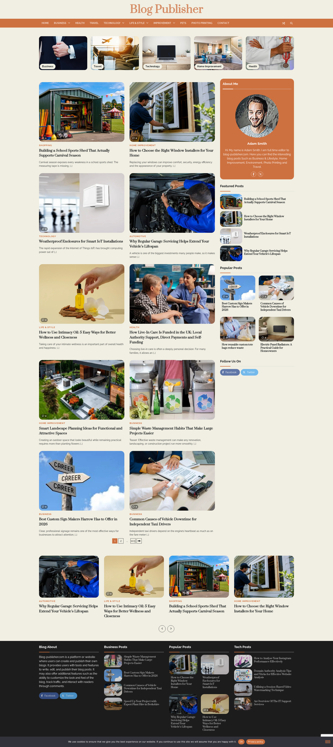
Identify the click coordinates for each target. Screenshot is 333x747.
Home (45, 23)
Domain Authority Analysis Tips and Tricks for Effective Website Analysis (272, 674)
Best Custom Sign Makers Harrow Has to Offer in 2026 (237, 306)
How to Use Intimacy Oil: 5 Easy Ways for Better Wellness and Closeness (64, 611)
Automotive (138, 236)
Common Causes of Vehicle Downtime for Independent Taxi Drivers (276, 306)
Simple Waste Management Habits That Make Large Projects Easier (140, 660)
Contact (223, 23)
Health (79, 23)
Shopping (45, 145)
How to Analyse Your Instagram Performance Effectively (272, 660)
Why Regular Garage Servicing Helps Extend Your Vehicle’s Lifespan (266, 252)
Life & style (136, 23)
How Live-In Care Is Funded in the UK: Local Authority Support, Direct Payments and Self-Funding (166, 337)
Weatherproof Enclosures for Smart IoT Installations (81, 241)
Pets (183, 23)
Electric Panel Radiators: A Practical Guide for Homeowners (276, 348)
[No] (327, 741)
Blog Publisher (166, 9)
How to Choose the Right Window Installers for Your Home (264, 218)
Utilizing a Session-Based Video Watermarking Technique (272, 688)
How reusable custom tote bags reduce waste (237, 346)
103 (133, 540)
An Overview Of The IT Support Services (272, 703)
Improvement (162, 23)
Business (60, 23)
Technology (112, 23)
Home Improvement (143, 145)
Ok (241, 741)
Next (139, 541)
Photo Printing (201, 23)
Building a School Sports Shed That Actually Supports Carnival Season (265, 200)
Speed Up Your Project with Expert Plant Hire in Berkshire (141, 703)
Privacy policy (255, 741)
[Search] (291, 23)
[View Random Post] (283, 23)
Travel (94, 23)
